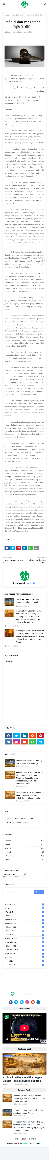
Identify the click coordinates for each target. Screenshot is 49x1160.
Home (16, 1139)
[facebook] (8, 735)
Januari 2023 (24, 935)
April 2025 (24, 912)
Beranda (7, 15)
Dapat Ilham (10, 32)
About (23, 1139)
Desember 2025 (25, 908)
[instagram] (16, 741)
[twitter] (16, 735)
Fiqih (13, 15)
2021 (40, 1143)
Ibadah (31, 818)
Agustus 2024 (24, 923)
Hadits (23, 818)
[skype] (40, 741)
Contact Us (32, 1139)
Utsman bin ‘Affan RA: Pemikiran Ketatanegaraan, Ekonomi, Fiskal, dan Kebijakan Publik (30, 795)
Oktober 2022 (24, 946)
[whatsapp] (32, 741)
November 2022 (24, 942)
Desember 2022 (24, 938)
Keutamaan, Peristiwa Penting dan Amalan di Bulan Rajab (28, 600)
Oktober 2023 (24, 927)
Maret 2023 (24, 931)
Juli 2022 (24, 957)
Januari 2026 (24, 904)
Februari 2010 (24, 965)
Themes (25, 1143)
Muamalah (10, 822)
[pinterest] (40, 735)
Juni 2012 (24, 961)
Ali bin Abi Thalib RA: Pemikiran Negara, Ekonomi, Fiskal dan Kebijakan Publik (22, 1079)
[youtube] (24, 741)
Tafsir (19, 822)
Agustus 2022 (24, 953)
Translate (21, 877)
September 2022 (24, 950)
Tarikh (26, 822)
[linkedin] (24, 735)
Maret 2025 (25, 916)
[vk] (8, 741)
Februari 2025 (24, 919)
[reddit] (32, 735)
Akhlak (9, 818)
